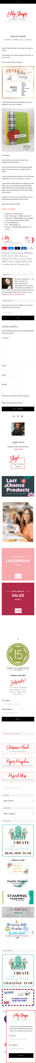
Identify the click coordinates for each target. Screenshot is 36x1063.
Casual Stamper (27, 259)
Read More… (22, 294)
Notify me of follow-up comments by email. (15, 396)
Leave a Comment (25, 39)
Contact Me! (18, 449)
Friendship (5, 264)
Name (4, 366)
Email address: (7, 709)
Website (4, 384)
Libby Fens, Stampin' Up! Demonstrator (18, 16)
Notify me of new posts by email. (12, 403)
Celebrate (5, 261)
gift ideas (13, 264)
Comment (5, 338)
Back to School (13, 256)
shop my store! (12, 294)
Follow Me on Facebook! (11, 733)
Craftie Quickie (26, 261)
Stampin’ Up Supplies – (9, 209)
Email (4, 375)
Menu (18, 2)
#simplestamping (17, 253)
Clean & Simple (14, 261)
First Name (6, 700)
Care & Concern (15, 259)
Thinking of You (24, 264)
